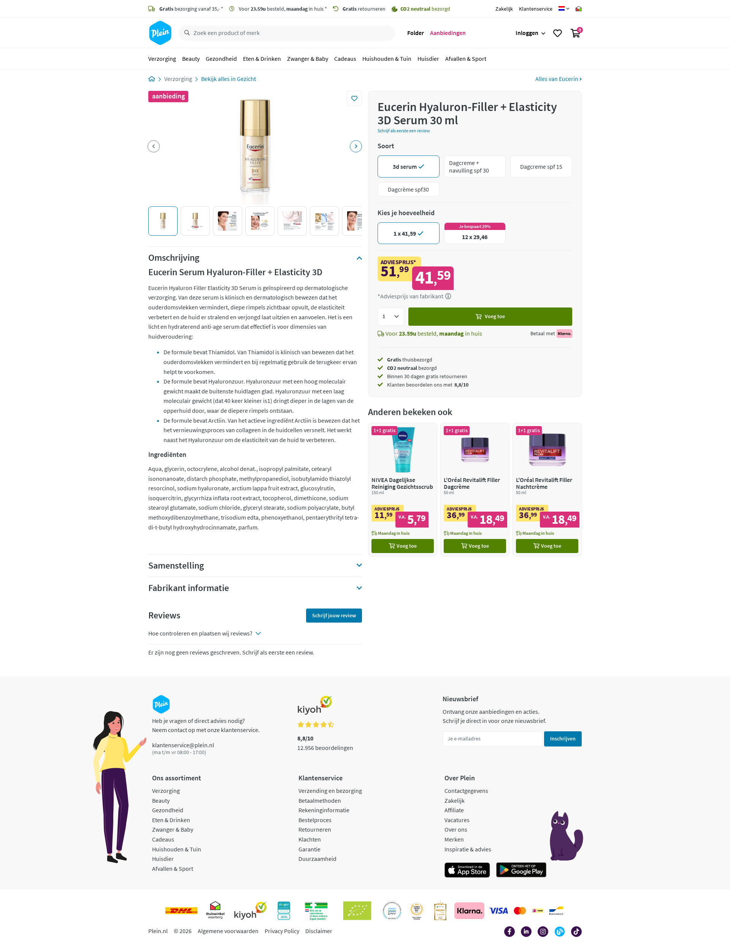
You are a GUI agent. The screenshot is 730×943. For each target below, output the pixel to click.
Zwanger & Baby (307, 58)
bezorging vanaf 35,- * (191, 8)
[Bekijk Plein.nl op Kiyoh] (250, 910)
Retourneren (314, 829)
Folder (415, 32)
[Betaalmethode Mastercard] (520, 910)
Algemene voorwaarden (228, 931)
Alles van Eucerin (557, 79)
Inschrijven (563, 738)
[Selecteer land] (564, 8)
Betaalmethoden (319, 800)
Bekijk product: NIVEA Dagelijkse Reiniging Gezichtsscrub (402, 489)
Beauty (191, 58)
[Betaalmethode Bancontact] (556, 910)
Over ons (455, 829)
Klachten (309, 839)
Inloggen (527, 32)
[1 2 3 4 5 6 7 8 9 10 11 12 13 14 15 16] (391, 316)
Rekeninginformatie (323, 810)
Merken (454, 839)
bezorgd (412, 368)
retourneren (364, 8)
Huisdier (428, 58)
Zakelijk (504, 8)
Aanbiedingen (448, 32)
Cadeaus (345, 58)
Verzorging (162, 58)
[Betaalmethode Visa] (498, 910)
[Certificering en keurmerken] (357, 910)
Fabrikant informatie (188, 588)
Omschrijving (173, 258)
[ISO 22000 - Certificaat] (392, 910)
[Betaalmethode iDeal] (537, 910)
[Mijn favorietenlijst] (557, 33)
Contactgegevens (466, 790)
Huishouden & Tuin (386, 58)
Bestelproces (315, 820)
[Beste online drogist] (416, 910)
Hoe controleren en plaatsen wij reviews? (200, 633)
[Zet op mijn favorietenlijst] (354, 98)
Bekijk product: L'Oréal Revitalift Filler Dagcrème (475, 489)
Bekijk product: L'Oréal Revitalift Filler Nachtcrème (547, 489)
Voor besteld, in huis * (282, 8)
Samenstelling (176, 566)
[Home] (151, 79)
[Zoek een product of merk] (185, 33)
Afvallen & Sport (465, 58)
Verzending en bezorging (330, 790)
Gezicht (246, 79)
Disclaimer (318, 931)
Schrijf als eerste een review (404, 130)
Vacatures (457, 820)
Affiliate (454, 810)
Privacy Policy (282, 931)
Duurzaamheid (317, 858)
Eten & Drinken (262, 58)
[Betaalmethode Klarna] (469, 910)
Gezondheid (221, 58)
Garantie (309, 849)
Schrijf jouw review (334, 615)
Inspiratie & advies (467, 849)
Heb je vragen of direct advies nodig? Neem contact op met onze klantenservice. (206, 725)
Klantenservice (535, 8)
